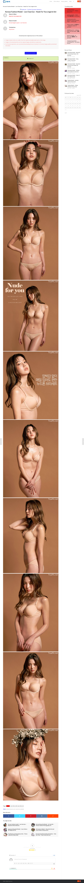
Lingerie (22, 809)
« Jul (66, 112)
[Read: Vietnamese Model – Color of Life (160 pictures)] (66, 76)
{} (30, 863)
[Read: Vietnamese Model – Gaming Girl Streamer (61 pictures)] (66, 71)
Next (57, 39)
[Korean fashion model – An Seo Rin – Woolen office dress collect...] (1, 441)
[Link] (29, 863)
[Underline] (18, 863)
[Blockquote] (25, 863)
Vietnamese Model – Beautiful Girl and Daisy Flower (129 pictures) (73, 54)
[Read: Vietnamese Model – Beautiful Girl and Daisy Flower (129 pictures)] (66, 53)
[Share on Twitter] (19, 816)
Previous (54, 39)
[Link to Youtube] (80, 1)
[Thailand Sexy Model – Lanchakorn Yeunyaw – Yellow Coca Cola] (83, 441)
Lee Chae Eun (17, 809)
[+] (32, 863)
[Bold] (15, 863)
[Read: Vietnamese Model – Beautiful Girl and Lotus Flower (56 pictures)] (66, 64)
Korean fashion (9, 809)
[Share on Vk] (41, 816)
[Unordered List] (23, 863)
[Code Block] (27, 863)
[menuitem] (51, 1)
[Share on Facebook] (8, 816)
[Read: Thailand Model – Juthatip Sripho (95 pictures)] (66, 81)
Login (54, 855)
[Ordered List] (22, 863)
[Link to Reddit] (78, 1)
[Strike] (20, 863)
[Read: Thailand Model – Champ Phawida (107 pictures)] (66, 86)
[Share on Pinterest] (30, 816)
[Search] (73, 1)
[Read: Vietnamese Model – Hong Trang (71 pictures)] (66, 59)
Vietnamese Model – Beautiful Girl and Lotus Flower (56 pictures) (73, 65)
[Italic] (16, 863)
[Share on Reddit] (52, 816)
